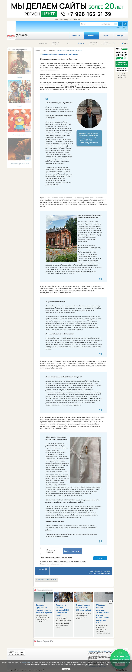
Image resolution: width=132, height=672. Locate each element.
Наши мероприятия (106, 43)
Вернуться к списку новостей (47, 579)
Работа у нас (76, 36)
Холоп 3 (24, 102)
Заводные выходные (55, 43)
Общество (81, 43)
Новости (91, 36)
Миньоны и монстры (21, 131)
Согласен (66, 669)
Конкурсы (120, 36)
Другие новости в (70, 551)
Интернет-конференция (93, 43)
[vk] (79, 551)
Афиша (105, 36)
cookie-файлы (26, 663)
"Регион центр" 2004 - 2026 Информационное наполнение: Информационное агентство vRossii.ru (105, 650)
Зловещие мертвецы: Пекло (20, 160)
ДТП (68, 43)
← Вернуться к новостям (50, 551)
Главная (37, 50)
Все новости (43, 43)
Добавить (100, 558)
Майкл (24, 73)
